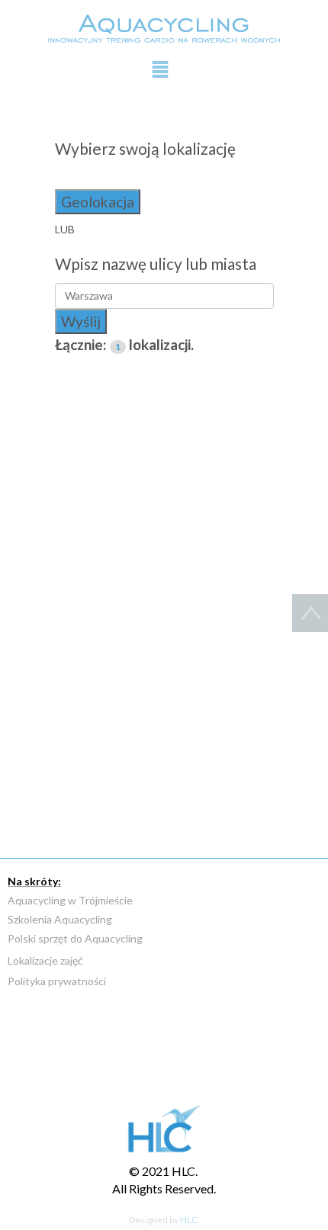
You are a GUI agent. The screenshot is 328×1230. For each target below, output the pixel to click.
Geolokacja (97, 201)
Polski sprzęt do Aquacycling (75, 938)
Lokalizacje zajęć (45, 960)
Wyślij (81, 321)
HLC (189, 1219)
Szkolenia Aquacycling (60, 919)
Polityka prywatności (57, 981)
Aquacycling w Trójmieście (70, 900)
